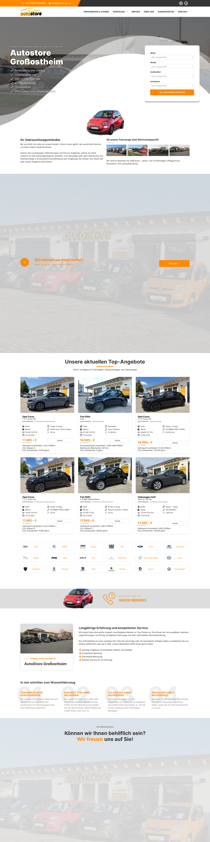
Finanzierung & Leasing (96, 11)
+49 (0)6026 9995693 (35, 3)
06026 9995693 (132, 600)
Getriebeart (155, 81)
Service (136, 11)
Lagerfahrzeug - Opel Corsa (47, 415)
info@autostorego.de (61, 3)
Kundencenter (166, 11)
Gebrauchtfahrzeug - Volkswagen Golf (163, 495)
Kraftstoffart (155, 72)
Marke (153, 53)
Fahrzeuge (119, 11)
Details (59, 440)
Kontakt (183, 11)
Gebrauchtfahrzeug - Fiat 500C (105, 495)
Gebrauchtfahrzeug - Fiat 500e (105, 415)
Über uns (149, 11)
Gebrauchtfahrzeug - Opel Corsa (163, 415)
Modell (153, 62)
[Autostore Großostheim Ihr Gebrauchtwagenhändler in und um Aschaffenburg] (116, 150)
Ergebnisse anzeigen (172, 92)
